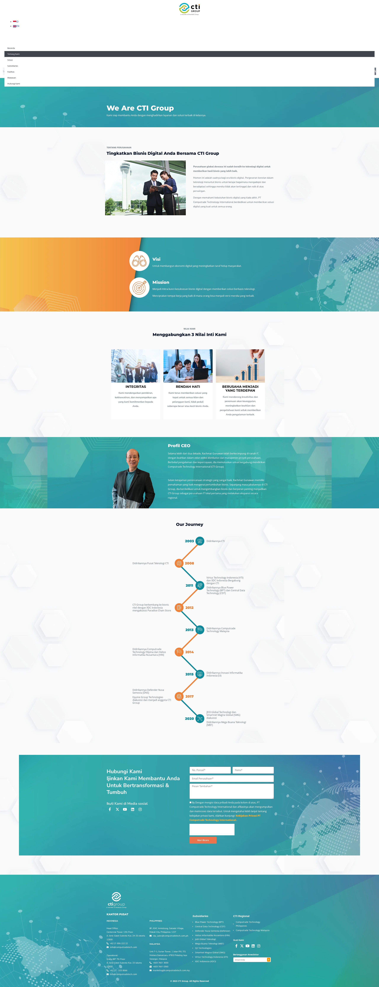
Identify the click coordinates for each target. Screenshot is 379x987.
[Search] (375, 71)
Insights (76, 61)
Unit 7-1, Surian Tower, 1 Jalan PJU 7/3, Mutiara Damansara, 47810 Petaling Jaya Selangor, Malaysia (168, 955)
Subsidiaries (43, 61)
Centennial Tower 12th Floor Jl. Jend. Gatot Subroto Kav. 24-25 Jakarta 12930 (126, 936)
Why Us (10, 61)
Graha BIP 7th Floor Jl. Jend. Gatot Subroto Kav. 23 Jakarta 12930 (124, 963)
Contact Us (92, 61)
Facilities (61, 61)
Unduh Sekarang (349, 977)
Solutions (25, 61)
